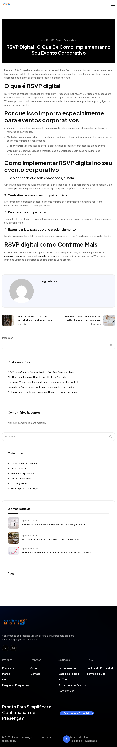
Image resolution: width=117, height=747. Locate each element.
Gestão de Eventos (21, 478)
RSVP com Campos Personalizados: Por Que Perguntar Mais (41, 372)
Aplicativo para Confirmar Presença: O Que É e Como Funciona (42, 392)
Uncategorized (19, 483)
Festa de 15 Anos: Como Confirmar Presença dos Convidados (41, 387)
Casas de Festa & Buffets (24, 463)
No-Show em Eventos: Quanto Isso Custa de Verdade (37, 377)
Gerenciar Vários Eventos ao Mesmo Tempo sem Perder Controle (43, 382)
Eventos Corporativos (22, 473)
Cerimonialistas (19, 468)
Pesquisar (7, 337)
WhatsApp (10, 188)
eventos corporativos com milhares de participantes (32, 256)
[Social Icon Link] (5, 648)
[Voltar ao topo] (66, 739)
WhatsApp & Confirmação (25, 488)
